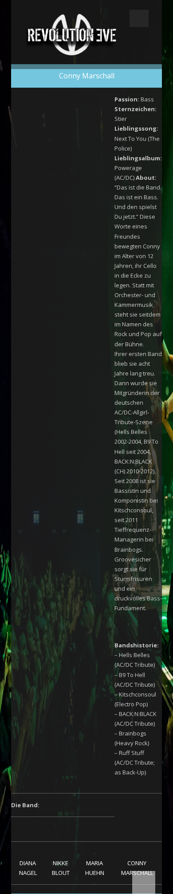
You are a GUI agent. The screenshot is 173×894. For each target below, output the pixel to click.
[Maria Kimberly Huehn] (94, 828)
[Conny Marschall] (137, 828)
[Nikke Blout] (60, 828)
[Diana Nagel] (28, 828)
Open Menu (139, 18)
